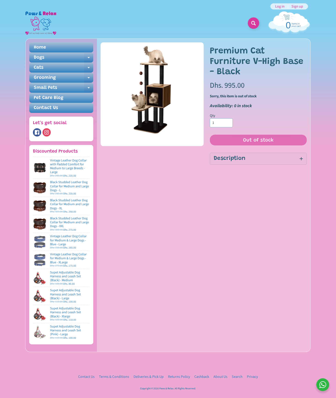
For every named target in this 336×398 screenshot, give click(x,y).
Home (40, 47)
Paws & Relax (166, 388)
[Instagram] (47, 132)
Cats (63, 69)
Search (237, 376)
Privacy (252, 376)
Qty (212, 115)
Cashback (201, 376)
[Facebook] (37, 132)
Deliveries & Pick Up (148, 376)
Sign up (297, 6)
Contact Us (46, 108)
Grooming (63, 79)
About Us (220, 376)
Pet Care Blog (48, 97)
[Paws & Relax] (40, 23)
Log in (280, 6)
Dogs (63, 59)
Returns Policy (179, 376)
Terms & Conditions (114, 376)
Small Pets (63, 89)
